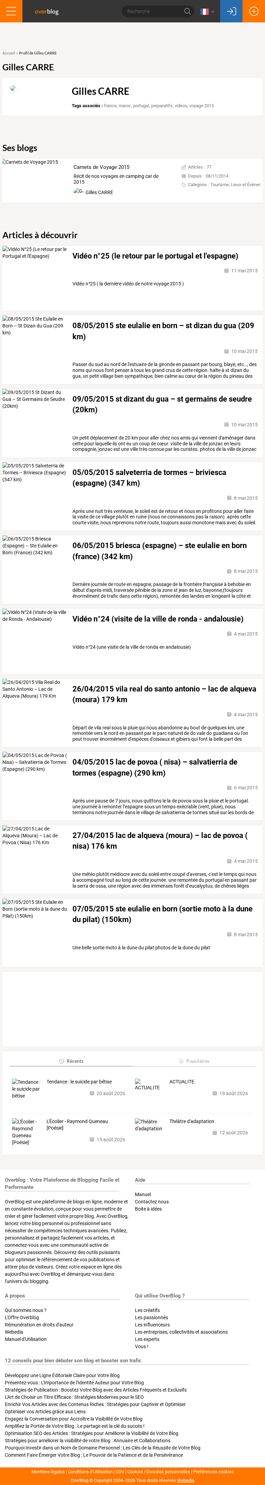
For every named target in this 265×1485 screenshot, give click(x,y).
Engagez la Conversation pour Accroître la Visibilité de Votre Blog (74, 1419)
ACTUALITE (181, 1081)
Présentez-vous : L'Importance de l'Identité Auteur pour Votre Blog (74, 1382)
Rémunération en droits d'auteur (39, 1324)
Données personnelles (168, 1471)
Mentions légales (48, 1471)
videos (181, 105)
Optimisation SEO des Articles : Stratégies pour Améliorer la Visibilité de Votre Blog (91, 1433)
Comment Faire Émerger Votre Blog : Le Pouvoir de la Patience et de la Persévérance (94, 1455)
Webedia (14, 1332)
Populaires (197, 1061)
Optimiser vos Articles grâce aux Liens (45, 1411)
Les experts (147, 1339)
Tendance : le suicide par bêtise (79, 1081)
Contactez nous (152, 1201)
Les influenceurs (152, 1324)
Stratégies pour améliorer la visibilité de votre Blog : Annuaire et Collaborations (87, 1440)
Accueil (8, 53)
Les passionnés (151, 1317)
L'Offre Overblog (22, 1317)
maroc (125, 105)
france (110, 105)
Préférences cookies (213, 1471)
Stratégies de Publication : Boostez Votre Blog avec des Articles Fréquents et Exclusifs (96, 1390)
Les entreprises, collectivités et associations (181, 1332)
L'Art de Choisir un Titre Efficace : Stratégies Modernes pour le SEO (74, 1397)
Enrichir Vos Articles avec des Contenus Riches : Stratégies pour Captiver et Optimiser (95, 1404)
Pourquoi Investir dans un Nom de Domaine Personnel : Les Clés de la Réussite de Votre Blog (102, 1448)
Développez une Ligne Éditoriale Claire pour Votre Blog (62, 1375)
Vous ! (141, 1346)
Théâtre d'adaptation (191, 1121)
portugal (141, 105)
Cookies (135, 1471)
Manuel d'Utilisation (26, 1339)
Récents (75, 1061)
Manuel (143, 1194)
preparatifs (162, 105)
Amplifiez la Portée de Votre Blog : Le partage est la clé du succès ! (75, 1426)
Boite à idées (148, 1209)
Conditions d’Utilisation (90, 1471)
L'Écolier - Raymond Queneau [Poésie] (77, 1125)
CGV (120, 1471)
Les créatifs (147, 1310)
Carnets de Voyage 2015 (101, 167)
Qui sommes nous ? (26, 1310)
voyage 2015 (201, 105)
